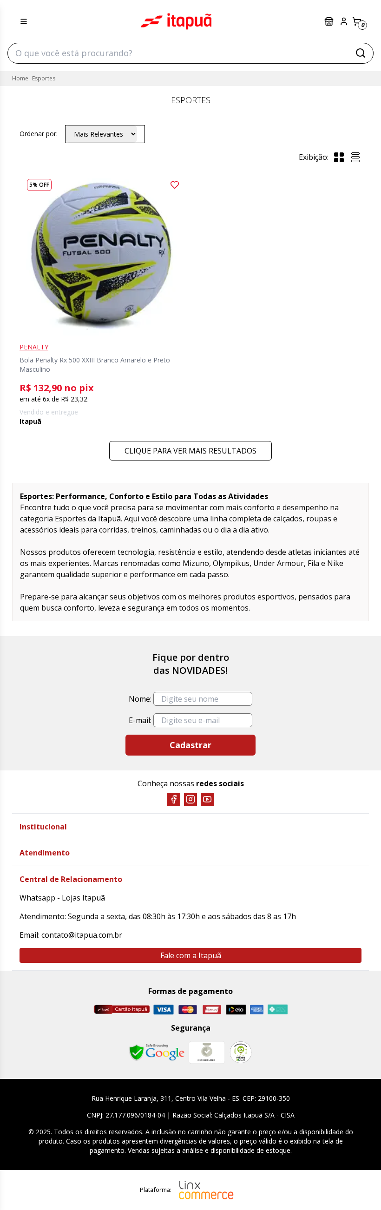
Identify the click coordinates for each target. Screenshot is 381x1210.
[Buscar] (360, 53)
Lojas (329, 21)
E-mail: (140, 720)
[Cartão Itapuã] (121, 1009)
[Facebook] (173, 799)
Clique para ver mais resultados (190, 451)
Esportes (43, 78)
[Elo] (236, 1009)
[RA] (240, 1052)
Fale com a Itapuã (190, 955)
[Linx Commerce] (206, 1190)
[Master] (187, 1009)
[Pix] (277, 1009)
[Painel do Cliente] (343, 21)
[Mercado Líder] (206, 1052)
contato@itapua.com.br (81, 935)
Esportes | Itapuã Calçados (176, 21)
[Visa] (163, 1009)
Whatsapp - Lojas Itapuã (62, 898)
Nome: (140, 699)
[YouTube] (207, 799)
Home (20, 78)
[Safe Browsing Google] (156, 1052)
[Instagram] (190, 799)
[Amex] (256, 1009)
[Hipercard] (212, 1009)
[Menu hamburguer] (24, 21)
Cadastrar (190, 744)
